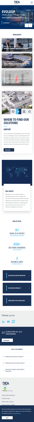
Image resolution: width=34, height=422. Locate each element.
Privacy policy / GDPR (8, 405)
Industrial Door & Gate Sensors (15, 363)
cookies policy (17, 413)
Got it (7, 418)
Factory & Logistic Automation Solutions (14, 370)
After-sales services (8, 402)
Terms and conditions (8, 395)
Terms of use (6, 398)
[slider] (17, 17)
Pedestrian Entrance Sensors (14, 356)
